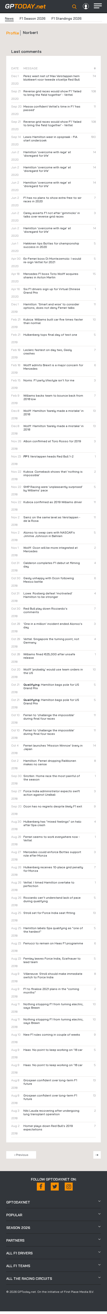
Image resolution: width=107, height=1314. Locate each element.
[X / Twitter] (55, 1187)
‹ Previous (21, 1155)
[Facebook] (41, 1187)
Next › (97, 1155)
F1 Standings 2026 (67, 18)
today (25, 6)
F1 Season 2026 (33, 18)
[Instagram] (69, 1187)
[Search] (74, 6)
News (9, 18)
